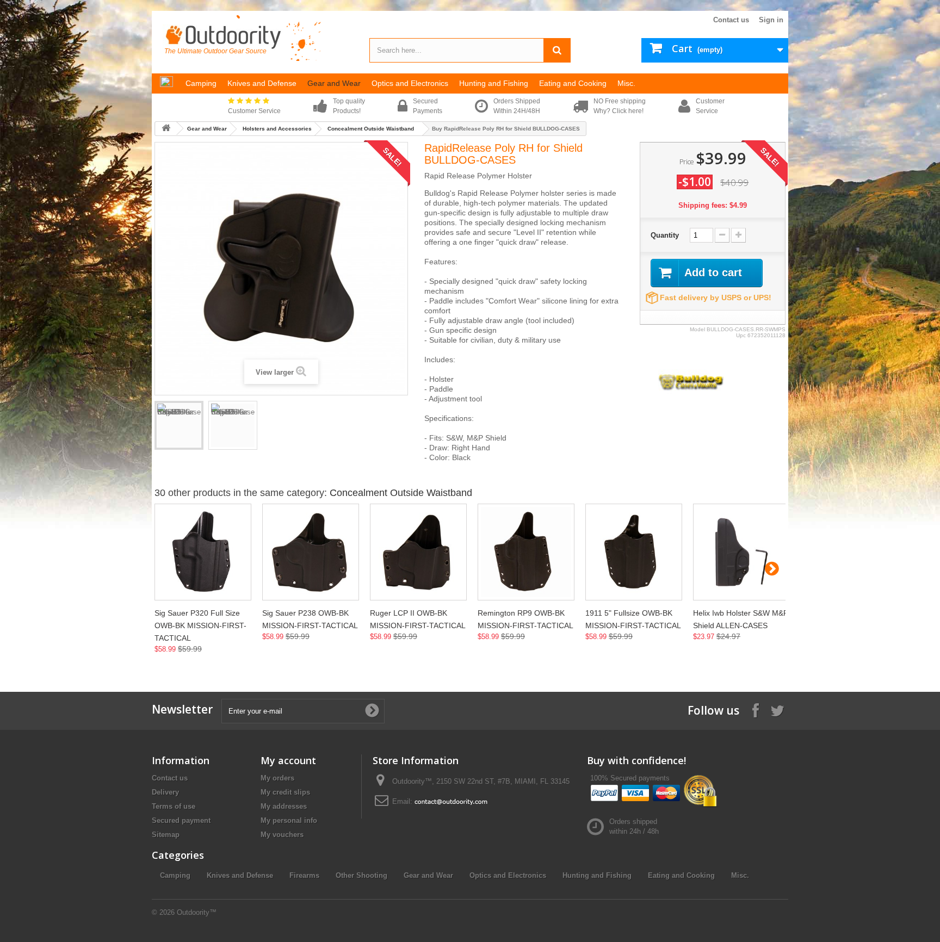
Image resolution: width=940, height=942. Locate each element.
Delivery (165, 792)
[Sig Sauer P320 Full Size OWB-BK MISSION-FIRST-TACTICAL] (202, 552)
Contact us (731, 20)
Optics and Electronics (507, 875)
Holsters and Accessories (277, 129)
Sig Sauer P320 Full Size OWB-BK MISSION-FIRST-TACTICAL (200, 625)
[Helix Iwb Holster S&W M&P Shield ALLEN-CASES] (741, 552)
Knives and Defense (240, 875)
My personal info (289, 820)
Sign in (771, 20)
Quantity (665, 235)
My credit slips (285, 792)
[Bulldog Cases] (690, 380)
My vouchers (282, 835)
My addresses (284, 806)
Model (697, 329)
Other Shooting (361, 875)
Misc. (740, 875)
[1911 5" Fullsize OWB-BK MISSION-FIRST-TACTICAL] (633, 552)
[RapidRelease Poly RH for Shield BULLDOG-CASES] (179, 425)
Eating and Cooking (681, 875)
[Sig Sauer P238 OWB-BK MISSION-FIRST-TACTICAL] (310, 552)
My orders (277, 778)
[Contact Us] (451, 801)
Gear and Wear (207, 129)
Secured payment (181, 820)
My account (288, 760)
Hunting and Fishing (597, 875)
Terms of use (173, 806)
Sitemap (166, 835)
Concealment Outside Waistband (370, 129)
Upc (741, 335)
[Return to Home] (166, 128)
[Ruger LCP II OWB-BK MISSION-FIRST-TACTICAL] (418, 552)
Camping (175, 875)
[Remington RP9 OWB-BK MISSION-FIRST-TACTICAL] (526, 552)
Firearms (304, 875)
